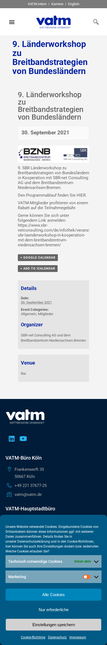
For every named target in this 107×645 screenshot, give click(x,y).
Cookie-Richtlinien (80, 541)
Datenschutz (57, 637)
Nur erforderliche (54, 609)
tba (23, 373)
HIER (81, 195)
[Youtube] (23, 438)
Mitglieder (45, 314)
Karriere (57, 4)
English (73, 4)
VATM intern (37, 4)
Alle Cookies (53, 594)
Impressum (77, 637)
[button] (11, 21)
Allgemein (28, 314)
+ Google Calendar (37, 257)
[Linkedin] (11, 438)
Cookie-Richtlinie (33, 637)
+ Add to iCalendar (37, 268)
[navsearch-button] (94, 21)
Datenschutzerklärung (33, 541)
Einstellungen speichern (53, 624)
